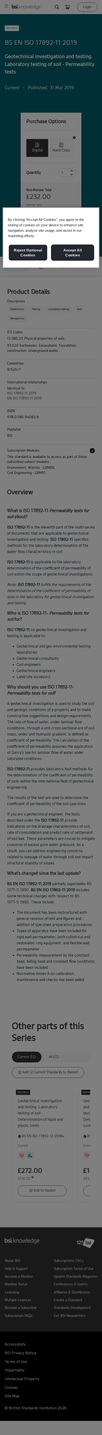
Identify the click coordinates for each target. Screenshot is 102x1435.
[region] (51, 237)
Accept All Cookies (72, 252)
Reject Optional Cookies (28, 252)
